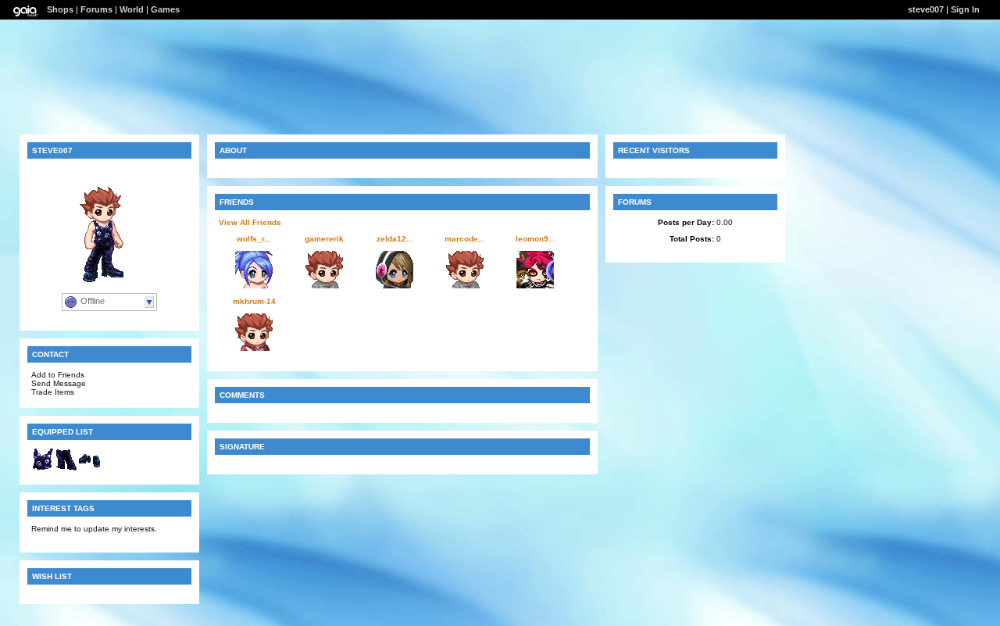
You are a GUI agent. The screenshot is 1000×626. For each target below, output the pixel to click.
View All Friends (250, 222)
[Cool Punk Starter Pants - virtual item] (66, 468)
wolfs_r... (254, 238)
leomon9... (535, 238)
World (132, 9)
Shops (60, 9)
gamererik (324, 238)
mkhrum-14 (254, 301)
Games (165, 9)
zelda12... (395, 238)
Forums (96, 9)
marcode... (465, 238)
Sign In (965, 9)
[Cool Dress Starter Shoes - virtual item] (90, 468)
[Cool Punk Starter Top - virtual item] (43, 468)
